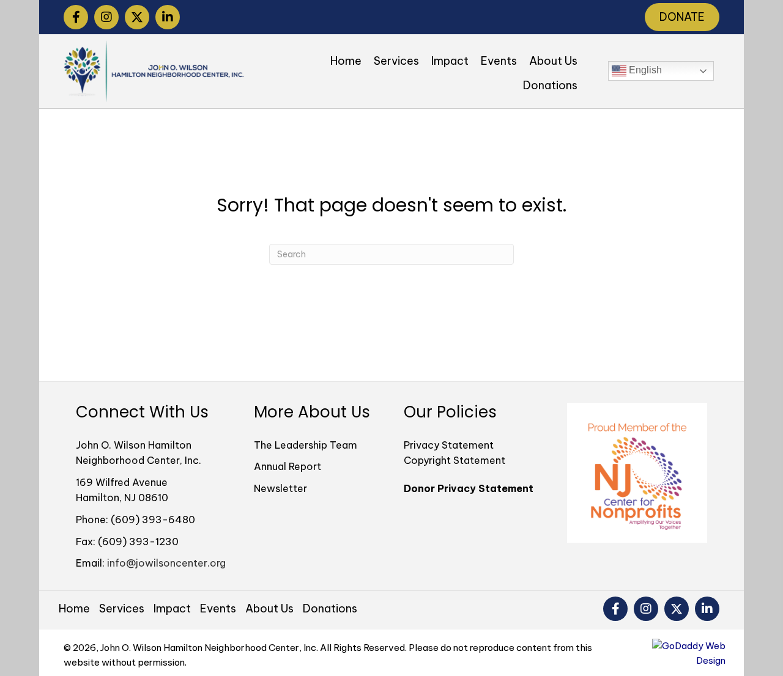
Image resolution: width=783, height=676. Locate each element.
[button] (76, 17)
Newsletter (280, 488)
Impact (172, 608)
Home (74, 608)
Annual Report (287, 466)
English (644, 70)
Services (121, 608)
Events (218, 608)
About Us (269, 608)
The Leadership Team (305, 445)
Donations (330, 608)
